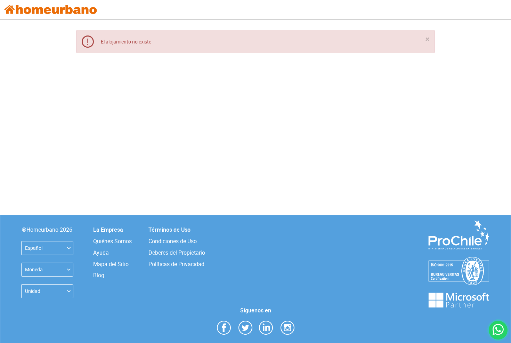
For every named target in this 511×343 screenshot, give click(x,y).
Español (33, 248)
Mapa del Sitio (111, 264)
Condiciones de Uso (172, 241)
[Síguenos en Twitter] (245, 327)
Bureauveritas (459, 260)
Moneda (34, 269)
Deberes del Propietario (176, 252)
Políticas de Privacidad (176, 264)
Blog (98, 275)
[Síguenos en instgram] (287, 327)
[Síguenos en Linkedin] (266, 327)
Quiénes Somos (112, 241)
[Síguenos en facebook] (224, 327)
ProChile (458, 224)
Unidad (32, 291)
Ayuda (101, 252)
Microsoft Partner (458, 296)
